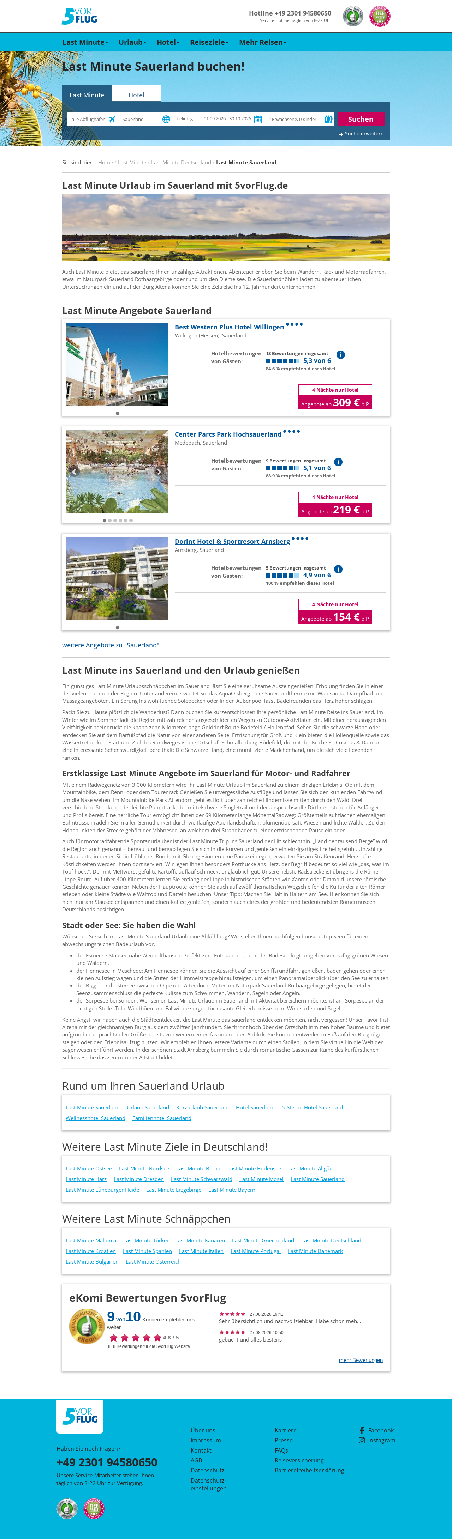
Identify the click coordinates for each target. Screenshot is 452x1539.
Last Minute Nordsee (144, 1168)
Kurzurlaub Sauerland (202, 1107)
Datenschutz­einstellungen (209, 1484)
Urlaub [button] (131, 42)
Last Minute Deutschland (331, 1240)
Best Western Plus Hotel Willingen (229, 327)
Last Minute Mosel (261, 1178)
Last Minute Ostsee (89, 1168)
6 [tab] (131, 520)
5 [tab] (125, 520)
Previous (74, 471)
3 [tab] (115, 520)
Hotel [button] (166, 42)
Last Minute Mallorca (91, 1240)
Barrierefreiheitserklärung (301, 1470)
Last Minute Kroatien (91, 1250)
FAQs (281, 1450)
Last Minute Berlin (198, 1168)
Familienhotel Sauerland (161, 1117)
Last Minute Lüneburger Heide (102, 1189)
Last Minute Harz (86, 1178)
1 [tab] (117, 413)
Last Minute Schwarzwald (201, 1178)
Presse (284, 1440)
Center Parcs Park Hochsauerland (228, 434)
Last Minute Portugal (256, 1250)
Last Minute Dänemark (315, 1250)
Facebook (381, 1430)
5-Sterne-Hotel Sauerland (312, 1107)
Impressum (206, 1440)
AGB (196, 1460)
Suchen (361, 119)
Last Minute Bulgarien (92, 1261)
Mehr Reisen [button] (261, 42)
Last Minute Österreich (153, 1261)
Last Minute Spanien (147, 1250)
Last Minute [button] (84, 42)
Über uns (203, 1430)
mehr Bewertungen (361, 1360)
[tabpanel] (117, 364)
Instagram (382, 1440)
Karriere (286, 1430)
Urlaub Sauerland (148, 1107)
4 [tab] (120, 520)
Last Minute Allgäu (310, 1168)
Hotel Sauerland (255, 1107)
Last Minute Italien (201, 1250)
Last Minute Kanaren (200, 1240)
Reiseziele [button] (207, 42)
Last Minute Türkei (145, 1240)
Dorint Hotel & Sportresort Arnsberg (232, 541)
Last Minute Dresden (139, 1178)
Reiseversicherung (299, 1460)
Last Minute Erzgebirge (173, 1189)
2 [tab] (109, 520)
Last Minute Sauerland (93, 1107)
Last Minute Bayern (231, 1189)
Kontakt (201, 1450)
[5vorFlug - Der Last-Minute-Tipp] (79, 16)
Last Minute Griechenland (263, 1240)
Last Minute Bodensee (254, 1168)
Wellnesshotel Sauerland (95, 1117)
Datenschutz (208, 1470)
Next (159, 471)
